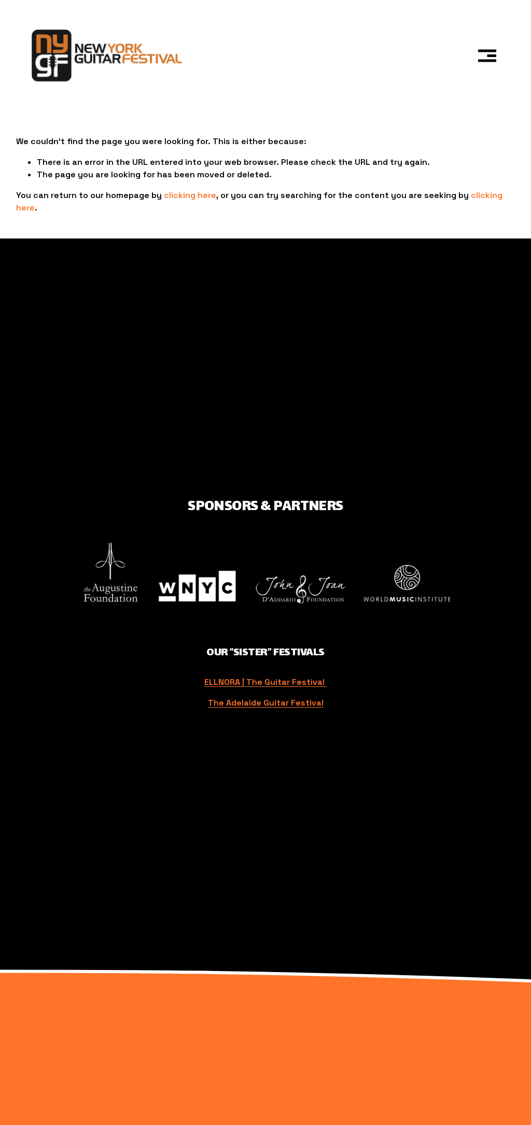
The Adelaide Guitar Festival (266, 702)
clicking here (190, 195)
